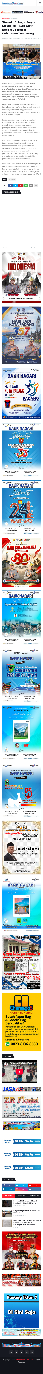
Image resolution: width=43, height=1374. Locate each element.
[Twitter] (15, 185)
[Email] (31, 185)
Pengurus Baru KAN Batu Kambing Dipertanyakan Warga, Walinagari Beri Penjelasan (27, 1223)
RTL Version (33, 1370)
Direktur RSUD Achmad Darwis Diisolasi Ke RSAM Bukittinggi (25, 1202)
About (15, 1370)
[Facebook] (10, 185)
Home (8, 1370)
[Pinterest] (20, 185)
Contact (23, 1370)
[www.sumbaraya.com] (15, 13)
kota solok (14, 18)
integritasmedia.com (24, 1360)
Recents (21, 1196)
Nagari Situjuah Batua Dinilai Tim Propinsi (26, 1212)
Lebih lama (35, 248)
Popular (8, 1196)
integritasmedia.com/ (22, 1364)
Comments (34, 1196)
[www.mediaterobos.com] (27, 13)
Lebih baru (7, 248)
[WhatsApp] (26, 185)
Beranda (5, 18)
